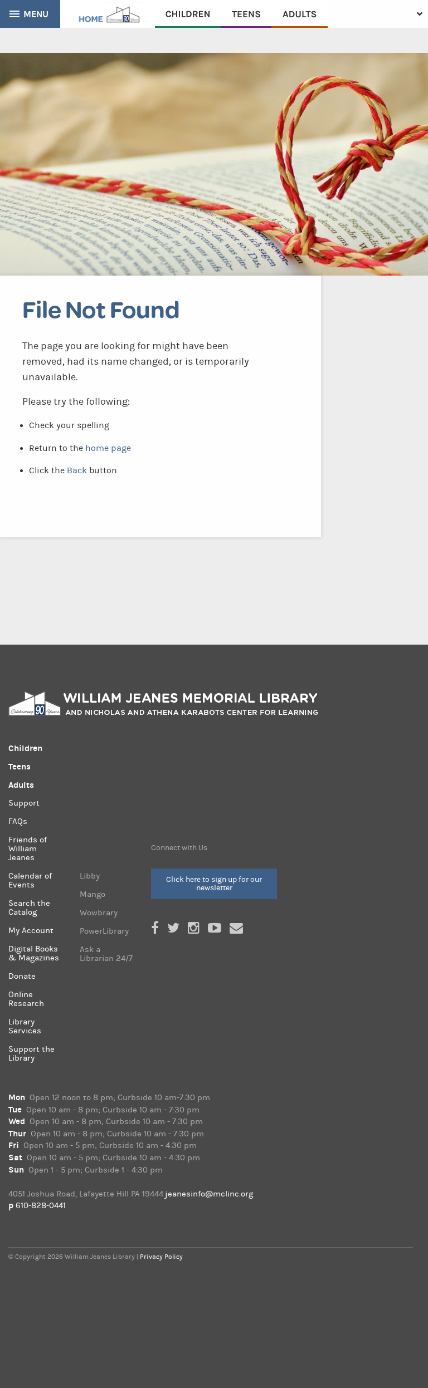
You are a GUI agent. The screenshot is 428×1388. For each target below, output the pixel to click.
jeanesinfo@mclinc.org (209, 1194)
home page (108, 448)
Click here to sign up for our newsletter (214, 883)
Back (77, 470)
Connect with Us (179, 847)
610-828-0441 (41, 1205)
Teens (246, 14)
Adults (299, 14)
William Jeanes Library (107, 14)
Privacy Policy (161, 1257)
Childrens (188, 14)
